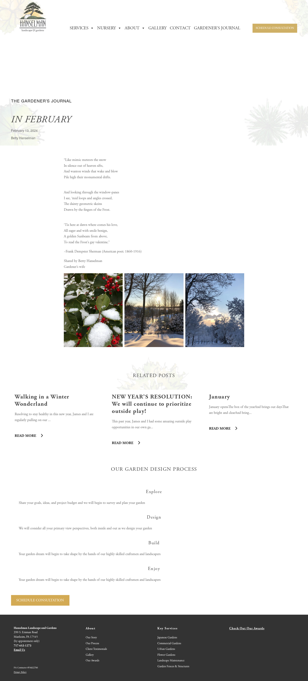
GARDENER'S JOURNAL (217, 28)
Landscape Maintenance (170, 660)
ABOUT (132, 28)
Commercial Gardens (169, 643)
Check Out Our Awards (246, 628)
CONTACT (180, 28)
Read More (26, 435)
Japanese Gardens (167, 637)
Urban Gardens (166, 649)
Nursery (106, 28)
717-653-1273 (22, 646)
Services (79, 28)
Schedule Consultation (275, 28)
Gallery (90, 655)
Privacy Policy (20, 672)
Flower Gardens (166, 655)
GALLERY (157, 28)
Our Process (92, 643)
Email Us (19, 650)
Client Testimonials (96, 649)
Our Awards (92, 660)
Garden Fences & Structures (173, 666)
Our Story (91, 637)
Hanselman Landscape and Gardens (35, 628)
